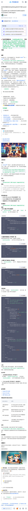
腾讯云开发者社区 (21, 80)
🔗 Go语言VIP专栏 (14, 503)
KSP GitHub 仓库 (6, 395)
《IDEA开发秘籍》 (7, 117)
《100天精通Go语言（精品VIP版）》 (11, 124)
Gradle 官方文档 (6, 391)
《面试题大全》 (6, 115)
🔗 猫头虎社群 (5, 503)
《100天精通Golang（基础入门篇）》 (11, 121)
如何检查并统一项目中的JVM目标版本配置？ (14, 34)
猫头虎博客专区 (15, 21)
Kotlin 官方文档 (6, 393)
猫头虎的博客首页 (14, 493)
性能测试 (5, 78)
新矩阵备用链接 (6, 141)
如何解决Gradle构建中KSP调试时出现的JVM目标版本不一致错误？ (15, 28)
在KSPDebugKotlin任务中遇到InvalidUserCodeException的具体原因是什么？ (15, 31)
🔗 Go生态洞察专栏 (9, 505)
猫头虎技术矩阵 (6, 139)
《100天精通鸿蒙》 (7, 119)
